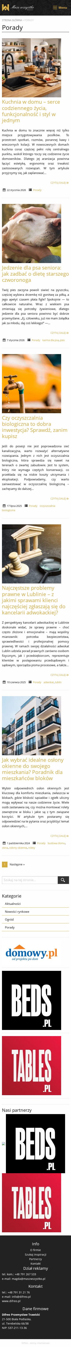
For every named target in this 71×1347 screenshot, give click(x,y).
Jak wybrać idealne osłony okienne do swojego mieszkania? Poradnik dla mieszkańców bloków (33, 769)
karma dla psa (50, 340)
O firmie (35, 1250)
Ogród (9, 919)
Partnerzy (35, 1259)
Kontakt (36, 1263)
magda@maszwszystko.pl (28, 1279)
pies (62, 340)
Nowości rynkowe (17, 912)
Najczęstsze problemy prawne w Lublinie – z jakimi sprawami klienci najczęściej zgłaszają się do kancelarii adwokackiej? (33, 600)
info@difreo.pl (21, 1297)
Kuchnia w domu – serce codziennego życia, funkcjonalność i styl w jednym (31, 111)
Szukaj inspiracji (35, 1254)
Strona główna (12, 20)
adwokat (49, 682)
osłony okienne (18, 847)
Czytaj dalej (58, 182)
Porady (37, 190)
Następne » (17, 864)
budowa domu (56, 843)
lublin (58, 682)
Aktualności (13, 904)
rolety (31, 847)
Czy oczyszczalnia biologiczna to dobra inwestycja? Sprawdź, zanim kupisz (34, 427)
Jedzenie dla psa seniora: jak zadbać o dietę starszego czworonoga (35, 273)
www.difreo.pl (11, 1301)
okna (5, 847)
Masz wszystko (19, 7)
